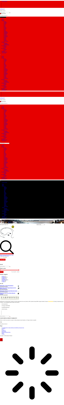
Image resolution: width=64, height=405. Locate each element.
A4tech (5, 38)
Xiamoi (5, 23)
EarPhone (5, 80)
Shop (3, 333)
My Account (4, 52)
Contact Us (4, 330)
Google (5, 27)
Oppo (5, 24)
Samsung (5, 22)
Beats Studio (6, 41)
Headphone (6, 43)
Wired (5, 47)
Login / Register (4, 1)
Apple (5, 21)
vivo (4, 25)
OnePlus (5, 40)
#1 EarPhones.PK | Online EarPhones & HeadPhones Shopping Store (13, 327)
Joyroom (5, 71)
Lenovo (5, 72)
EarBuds (3, 88)
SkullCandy (6, 32)
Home (3, 18)
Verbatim (5, 31)
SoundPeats (6, 35)
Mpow (5, 37)
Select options (2, 259)
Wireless (3, 42)
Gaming (3, 281)
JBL (4, 63)
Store (3, 19)
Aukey (5, 39)
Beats (5, 26)
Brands (3, 20)
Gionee (5, 28)
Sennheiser (5, 33)
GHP (5, 30)
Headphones (4, 45)
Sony (5, 29)
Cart (2, 329)
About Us (3, 328)
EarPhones (3, 48)
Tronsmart (5, 36)
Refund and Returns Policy (6, 332)
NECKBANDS (6, 44)
